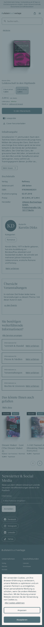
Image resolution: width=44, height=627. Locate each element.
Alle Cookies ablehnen (15, 603)
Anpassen (22, 610)
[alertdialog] (22, 599)
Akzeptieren (22, 619)
